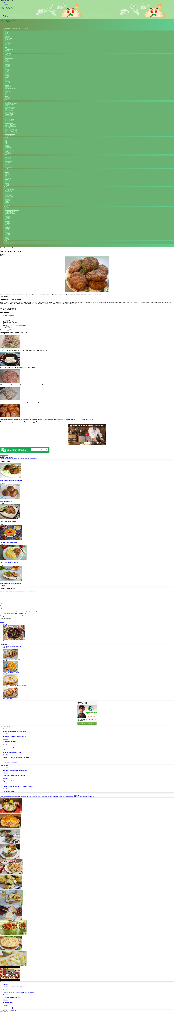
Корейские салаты (10, 107)
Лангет (7, 83)
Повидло (7, 158)
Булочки (7, 219)
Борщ (6, 32)
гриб (7, 796)
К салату (7, 205)
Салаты (5, 101)
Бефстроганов (9, 58)
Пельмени (8, 94)
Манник (7, 232)
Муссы (7, 179)
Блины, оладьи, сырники (11, 211)
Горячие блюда (7, 53)
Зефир (7, 172)
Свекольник (8, 43)
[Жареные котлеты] (10, 498)
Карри (6, 77)
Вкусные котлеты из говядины (10, 562)
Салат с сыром (9, 125)
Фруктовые (8, 147)
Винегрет (7, 102)
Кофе (6, 140)
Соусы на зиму (9, 192)
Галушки (7, 67)
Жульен (7, 75)
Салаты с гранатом (10, 134)
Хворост (7, 217)
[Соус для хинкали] (11, 873)
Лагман (7, 37)
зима (17, 796)
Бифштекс (8, 63)
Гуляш (7, 70)
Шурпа (7, 50)
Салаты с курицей (10, 112)
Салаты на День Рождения (12, 130)
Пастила (7, 180)
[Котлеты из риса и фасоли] (11, 889)
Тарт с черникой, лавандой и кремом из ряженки (15, 685)
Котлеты (7, 81)
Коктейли (7, 152)
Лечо (6, 159)
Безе (6, 169)
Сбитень (7, 143)
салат (76, 796)
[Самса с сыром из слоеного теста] (10, 658)
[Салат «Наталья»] (11, 812)
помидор (66, 796)
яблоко (92, 796)
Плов (6, 96)
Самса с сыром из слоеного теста (11, 659)
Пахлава (7, 222)
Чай (6, 139)
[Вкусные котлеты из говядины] (13, 560)
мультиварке (42, 796)
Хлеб (6, 214)
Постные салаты (9, 119)
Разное (5, 240)
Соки (6, 151)
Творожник (8, 235)
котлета (2, 455)
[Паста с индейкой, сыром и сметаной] (13, 934)
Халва (7, 185)
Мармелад (8, 177)
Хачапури (7, 227)
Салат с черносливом (10, 126)
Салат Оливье (9, 123)
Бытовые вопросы (10, 243)
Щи (6, 51)
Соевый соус (8, 190)
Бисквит (7, 221)
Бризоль (7, 64)
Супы (4, 29)
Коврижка (7, 238)
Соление (7, 162)
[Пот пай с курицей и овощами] (11, 950)
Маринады (8, 195)
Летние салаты (9, 114)
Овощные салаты (9, 116)
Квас (6, 141)
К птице (7, 202)
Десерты (5, 168)
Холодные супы (9, 49)
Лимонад (7, 148)
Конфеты (7, 174)
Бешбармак (8, 59)
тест (87, 796)
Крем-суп (7, 36)
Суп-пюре (7, 45)
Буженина (8, 65)
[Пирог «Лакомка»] (11, 919)
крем (30, 796)
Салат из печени (9, 121)
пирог (56, 796)
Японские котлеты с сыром (9, 542)
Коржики (7, 208)
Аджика (7, 163)
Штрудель (7, 229)
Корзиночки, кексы (10, 213)
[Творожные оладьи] (10, 697)
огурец (48, 796)
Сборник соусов (9, 188)
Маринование (8, 161)
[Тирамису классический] (10, 843)
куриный (33, 796)
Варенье (7, 156)
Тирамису (7, 184)
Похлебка (7, 40)
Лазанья (7, 82)
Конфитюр (8, 157)
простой (69, 796)
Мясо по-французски (10, 88)
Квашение (8, 165)
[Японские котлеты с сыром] (11, 539)
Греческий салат (9, 104)
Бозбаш (7, 31)
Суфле (7, 239)
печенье (51, 796)
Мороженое (8, 178)
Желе (6, 170)
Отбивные (8, 91)
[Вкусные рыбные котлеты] (10, 519)
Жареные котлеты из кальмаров (10, 583)
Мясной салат (8, 109)
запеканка (14, 796)
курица (37, 796)
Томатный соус (9, 194)
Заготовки (6, 154)
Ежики (7, 72)
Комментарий (4, 601)
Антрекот (7, 55)
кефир (24, 796)
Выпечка (5, 206)
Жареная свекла (7, 640)
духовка (9, 796)
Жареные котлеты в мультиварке (11, 480)
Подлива (7, 97)
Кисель (7, 145)
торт (89, 796)
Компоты (7, 146)
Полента (7, 98)
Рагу (6, 99)
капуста (21, 796)
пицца (63, 796)
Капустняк (8, 34)
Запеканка (8, 233)
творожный (84, 796)
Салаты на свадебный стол (12, 132)
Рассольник (8, 42)
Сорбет (7, 183)
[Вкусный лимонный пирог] (13, 965)
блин (1, 796)
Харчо (7, 48)
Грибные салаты (9, 105)
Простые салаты (9, 120)
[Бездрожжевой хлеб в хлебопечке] (10, 980)
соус (81, 796)
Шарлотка (7, 230)
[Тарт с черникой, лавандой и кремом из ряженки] (10, 684)
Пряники (7, 224)
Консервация (8, 167)
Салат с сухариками (10, 124)
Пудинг (7, 181)
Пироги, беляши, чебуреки (12, 210)
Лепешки (7, 223)
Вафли (7, 207)
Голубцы (7, 69)
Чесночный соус (9, 196)
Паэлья (7, 93)
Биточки (7, 61)
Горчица (7, 199)
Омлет (7, 89)
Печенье (7, 216)
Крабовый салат (9, 108)
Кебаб (6, 80)
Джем (6, 164)
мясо (46, 796)
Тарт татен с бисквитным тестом (11, 672)
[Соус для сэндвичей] (11, 904)
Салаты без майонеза (11, 129)
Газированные (9, 150)
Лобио (7, 85)
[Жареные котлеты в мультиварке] (10, 478)
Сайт (1, 608)
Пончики (7, 234)
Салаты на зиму (9, 131)
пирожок (60, 796)
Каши (6, 78)
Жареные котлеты (6, 501)
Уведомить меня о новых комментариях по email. (14, 613)
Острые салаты (9, 118)
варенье (4, 796)
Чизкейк (7, 228)
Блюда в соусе (9, 197)
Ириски (7, 173)
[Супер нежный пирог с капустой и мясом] (10, 828)
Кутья (6, 175)
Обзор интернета (9, 241)
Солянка (7, 44)
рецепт (72, 796)
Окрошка (7, 39)
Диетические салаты (10, 113)
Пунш (6, 137)
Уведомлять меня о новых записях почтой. (12, 616)
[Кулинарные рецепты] (7, 13)
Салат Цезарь (9, 127)
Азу (6, 54)
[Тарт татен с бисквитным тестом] (10, 671)
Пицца (7, 226)
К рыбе (7, 203)
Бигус (6, 60)
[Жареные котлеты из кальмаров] (11, 580)
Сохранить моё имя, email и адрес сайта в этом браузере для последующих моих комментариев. (26, 611)
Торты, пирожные (9, 212)
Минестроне (8, 38)
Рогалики (7, 218)
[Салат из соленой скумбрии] (10, 858)
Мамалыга (8, 86)
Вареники (7, 66)
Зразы (7, 76)
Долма (7, 71)
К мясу (7, 201)
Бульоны (7, 33)
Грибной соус (8, 200)
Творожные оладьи (7, 698)
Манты (7, 87)
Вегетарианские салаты (11, 103)
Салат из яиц (8, 115)
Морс (6, 142)
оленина (6, 455)
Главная (2, 247)
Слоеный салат (9, 135)
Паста (6, 92)
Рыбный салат (9, 110)
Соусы (5, 186)
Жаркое (7, 74)
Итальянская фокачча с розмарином (12, 646)
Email (1, 606)
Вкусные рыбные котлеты (8, 521)
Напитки (5, 136)
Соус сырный (8, 191)
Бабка (6, 56)
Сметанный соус (9, 189)
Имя (1, 603)
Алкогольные (8, 153)
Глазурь (7, 237)
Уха (6, 47)
